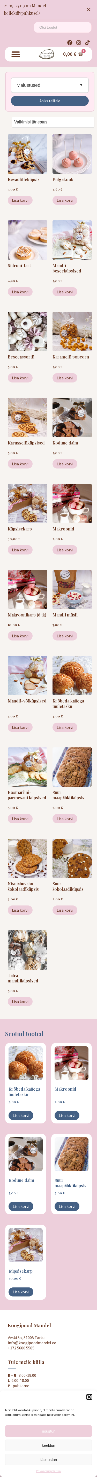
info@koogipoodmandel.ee (32, 1342)
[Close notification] (89, 9)
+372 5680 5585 (21, 1347)
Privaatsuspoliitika (48, 1471)
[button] (89, 1397)
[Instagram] (78, 42)
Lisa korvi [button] (20, 200)
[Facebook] (69, 42)
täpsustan (48, 1459)
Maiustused (28, 85)
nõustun (48, 1431)
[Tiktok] (87, 42)
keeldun (48, 1445)
